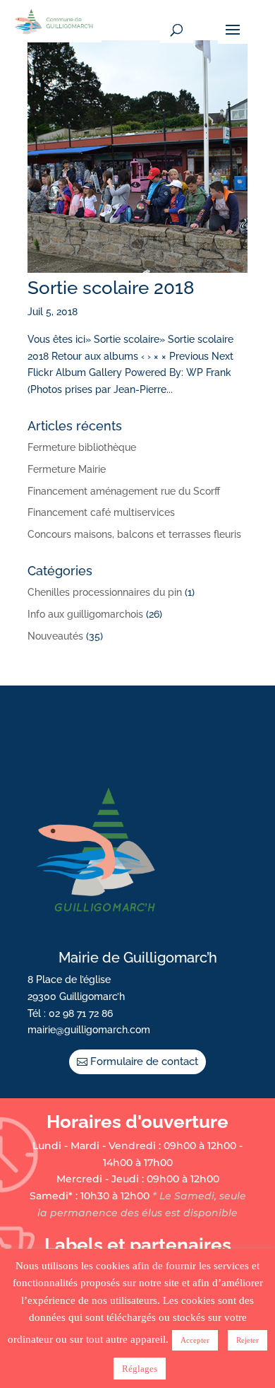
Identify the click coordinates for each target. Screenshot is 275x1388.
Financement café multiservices (101, 512)
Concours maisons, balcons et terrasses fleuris (134, 534)
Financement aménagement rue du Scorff (124, 491)
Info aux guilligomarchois (85, 614)
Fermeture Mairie (67, 469)
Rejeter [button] (247, 1340)
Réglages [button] (139, 1368)
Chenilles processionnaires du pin (105, 592)
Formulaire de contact (144, 1061)
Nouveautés (55, 636)
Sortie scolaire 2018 (111, 287)
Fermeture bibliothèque (82, 447)
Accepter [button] (195, 1340)
